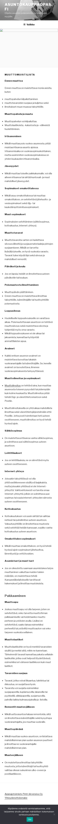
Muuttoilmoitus (13, 385)
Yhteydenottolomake (16, 797)
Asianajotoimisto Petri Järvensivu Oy (24, 794)
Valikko (31, 24)
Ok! (30, 819)
